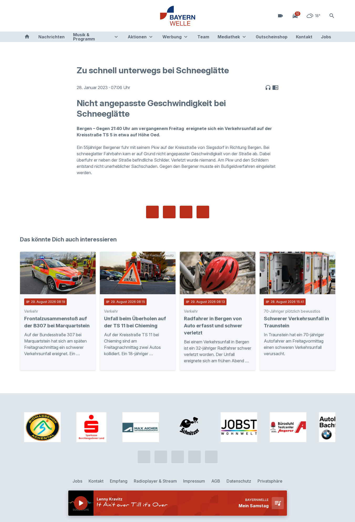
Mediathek (229, 36)
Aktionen (137, 36)
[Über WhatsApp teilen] (186, 212)
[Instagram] (57, 16)
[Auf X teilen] (169, 212)
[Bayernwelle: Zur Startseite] (177, 15)
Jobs (326, 36)
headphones (268, 87)
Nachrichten (51, 36)
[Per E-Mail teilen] (203, 212)
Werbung (172, 36)
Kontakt (304, 36)
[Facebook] (46, 16)
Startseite (27, 37)
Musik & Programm (84, 37)
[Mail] (67, 16)
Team (203, 36)
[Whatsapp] (35, 16)
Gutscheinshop (271, 36)
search (332, 16)
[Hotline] (25, 16)
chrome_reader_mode (275, 87)
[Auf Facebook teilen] (152, 212)
